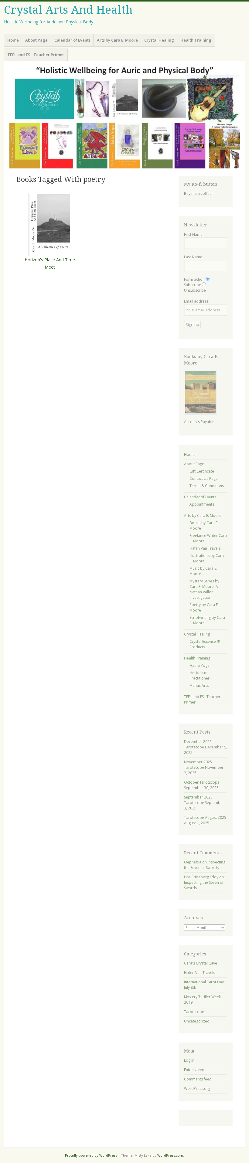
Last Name (193, 256)
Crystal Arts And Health (68, 9)
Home (13, 40)
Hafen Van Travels (204, 548)
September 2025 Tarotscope (198, 800)
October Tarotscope (202, 782)
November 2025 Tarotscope (198, 764)
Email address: (196, 301)
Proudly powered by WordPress (91, 1155)
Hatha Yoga (199, 665)
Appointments (201, 504)
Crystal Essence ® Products (204, 644)
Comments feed (198, 1079)
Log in (189, 1060)
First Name (193, 234)
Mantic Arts (199, 685)
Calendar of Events (72, 40)
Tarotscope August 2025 (205, 817)
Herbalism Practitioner (199, 675)
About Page (36, 40)
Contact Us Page (203, 478)
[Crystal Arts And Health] (124, 117)
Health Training (195, 40)
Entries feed (194, 1069)
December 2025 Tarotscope (198, 744)
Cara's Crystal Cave (200, 963)
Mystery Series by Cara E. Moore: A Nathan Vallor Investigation (204, 589)
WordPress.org (197, 1088)
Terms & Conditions (206, 485)
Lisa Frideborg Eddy (201, 877)
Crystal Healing (159, 40)
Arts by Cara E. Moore (117, 40)
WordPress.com (170, 1155)
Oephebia (192, 862)
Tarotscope (194, 1011)
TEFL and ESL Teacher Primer (35, 54)
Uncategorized (197, 1021)
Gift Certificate (201, 471)
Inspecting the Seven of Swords (204, 865)
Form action (194, 279)
